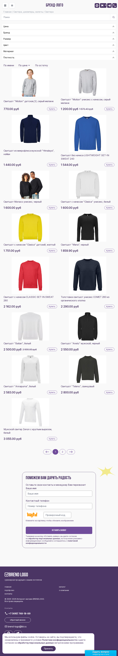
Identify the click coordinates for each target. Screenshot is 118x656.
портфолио (9, 590)
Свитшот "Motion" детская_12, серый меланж (29, 101)
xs (8, 62)
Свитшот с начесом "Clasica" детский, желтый (29, 244)
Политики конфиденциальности (59, 640)
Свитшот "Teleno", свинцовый (77, 386)
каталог (62, 587)
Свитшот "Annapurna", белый (20, 386)
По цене (22, 65)
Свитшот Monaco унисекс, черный (23, 201)
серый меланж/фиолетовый (22, 63)
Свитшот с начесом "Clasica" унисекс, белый (86, 201)
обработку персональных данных (44, 538)
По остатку (41, 65)
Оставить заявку (59, 530)
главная (8, 587)
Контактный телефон (37, 500)
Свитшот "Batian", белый (17, 343)
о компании (64, 590)
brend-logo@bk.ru (17, 626)
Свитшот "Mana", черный (75, 244)
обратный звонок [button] (17, 620)
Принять (48, 648)
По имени (8, 65)
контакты (8, 594)
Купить (52, 109)
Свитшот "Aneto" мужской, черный (80, 343)
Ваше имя (31, 488)
